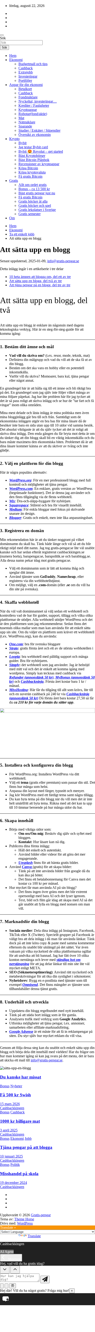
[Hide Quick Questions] (4, 1270)
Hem (12, 56)
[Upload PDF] (2, 1285)
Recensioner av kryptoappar (38, 164)
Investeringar (27, 76)
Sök (3, 38)
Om (12, 218)
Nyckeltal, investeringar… (37, 101)
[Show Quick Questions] (15, 1270)
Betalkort (25, 89)
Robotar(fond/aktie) (32, 114)
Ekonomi (16, 60)
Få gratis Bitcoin (30, 176)
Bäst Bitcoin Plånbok (33, 160)
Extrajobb (25, 72)
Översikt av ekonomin (34, 135)
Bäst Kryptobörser (31, 156)
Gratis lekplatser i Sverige (37, 210)
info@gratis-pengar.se (63, 261)
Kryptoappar (27, 110)
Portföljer (25, 80)
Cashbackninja (32, 681)
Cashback (25, 68)
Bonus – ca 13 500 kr (34, 189)
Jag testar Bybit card (33, 147)
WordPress (25, 1223)
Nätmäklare (26, 122)
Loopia (14, 656)
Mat (21, 118)
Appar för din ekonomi (26, 85)
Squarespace (18, 505)
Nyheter (16, 1086)
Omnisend (30, 985)
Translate (34, 1236)
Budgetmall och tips (33, 64)
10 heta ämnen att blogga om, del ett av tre (40, 277)
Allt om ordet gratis (32, 185)
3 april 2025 (9, 1130)
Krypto (14, 139)
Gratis (13, 181)
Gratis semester (29, 214)
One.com (16, 644)
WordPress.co (19, 489)
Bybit (22, 143)
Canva (27, 867)
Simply (14, 665)
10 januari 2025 (11, 1156)
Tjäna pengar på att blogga (26, 1147)
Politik (15, 1165)
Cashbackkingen (12, 1108)
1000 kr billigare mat (20, 1121)
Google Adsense (21, 1031)
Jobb (28, 1138)
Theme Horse (24, 1219)
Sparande (25, 126)
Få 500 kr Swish (15, 1094)
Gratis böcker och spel (34, 205)
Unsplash (25, 863)
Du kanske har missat (20, 1077)
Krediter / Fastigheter (33, 105)
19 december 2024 (13, 1183)
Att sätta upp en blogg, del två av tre (35, 281)
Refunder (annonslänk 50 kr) (31, 677)
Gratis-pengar (41, 1215)
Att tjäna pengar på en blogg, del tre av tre (39, 285)
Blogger (15, 518)
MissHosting (18, 690)
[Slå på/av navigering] (2, 35)
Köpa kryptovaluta (32, 172)
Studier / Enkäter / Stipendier (39, 130)
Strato (13, 648)
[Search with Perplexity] (12, 1285)
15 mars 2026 (10, 1104)
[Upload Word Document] (6, 1285)
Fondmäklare (28, 97)
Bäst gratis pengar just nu (36, 193)
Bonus (4, 1086)
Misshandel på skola (19, 1173)
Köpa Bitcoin (28, 168)
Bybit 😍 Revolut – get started (40, 151)
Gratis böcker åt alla (33, 201)
